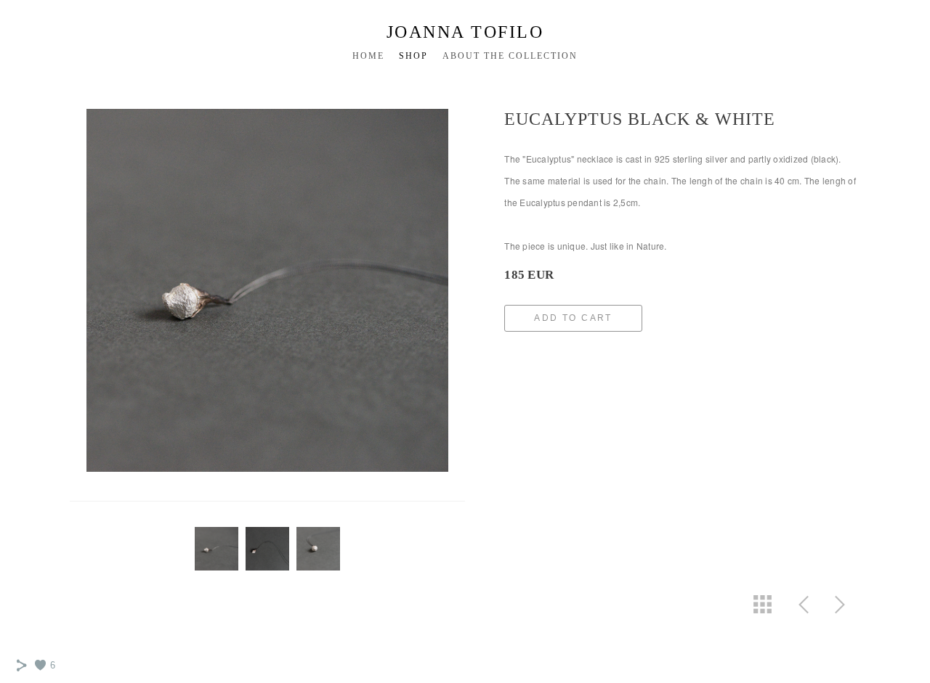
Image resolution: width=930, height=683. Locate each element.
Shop (413, 56)
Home (368, 56)
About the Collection (510, 56)
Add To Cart (573, 318)
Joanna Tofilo (465, 32)
